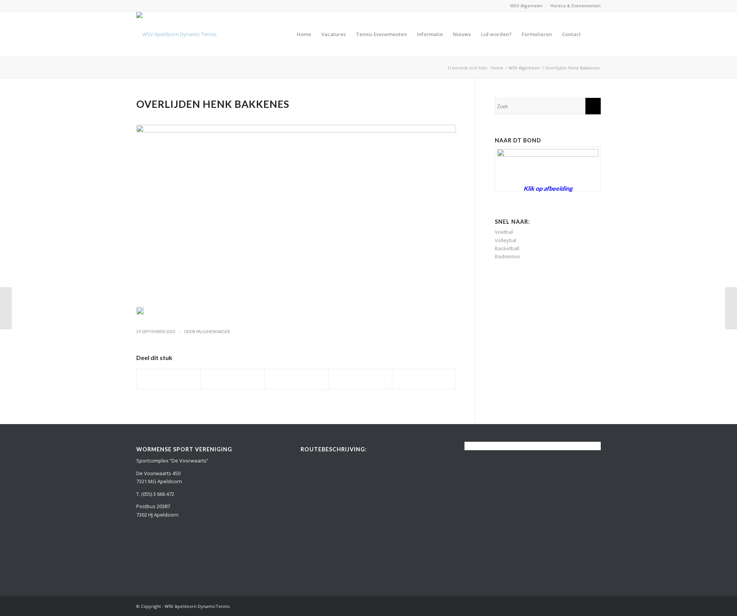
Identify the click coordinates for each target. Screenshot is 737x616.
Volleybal (505, 240)
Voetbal (504, 231)
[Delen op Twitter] (232, 379)
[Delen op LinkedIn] (360, 379)
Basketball (507, 248)
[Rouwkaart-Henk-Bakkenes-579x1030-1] (296, 213)
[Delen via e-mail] (424, 379)
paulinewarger (213, 331)
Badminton (507, 256)
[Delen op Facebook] (168, 379)
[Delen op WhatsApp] (296, 379)
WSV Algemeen (526, 5)
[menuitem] (526, 6)
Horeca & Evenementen (575, 5)
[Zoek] (593, 34)
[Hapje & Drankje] (6, 308)
